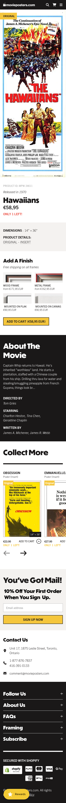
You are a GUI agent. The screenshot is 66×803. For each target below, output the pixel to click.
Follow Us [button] (14, 693)
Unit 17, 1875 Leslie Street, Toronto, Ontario (33, 650)
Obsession (11, 473)
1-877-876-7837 (21, 660)
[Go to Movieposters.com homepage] (19, 5)
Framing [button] (13, 727)
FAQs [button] (9, 716)
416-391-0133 (19, 665)
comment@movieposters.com (29, 673)
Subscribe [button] (15, 738)
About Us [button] (14, 705)
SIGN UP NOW (33, 619)
